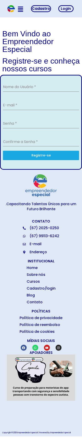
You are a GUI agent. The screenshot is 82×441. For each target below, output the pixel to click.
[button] (20, 9)
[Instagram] (59, 348)
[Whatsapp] (35, 348)
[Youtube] (47, 348)
